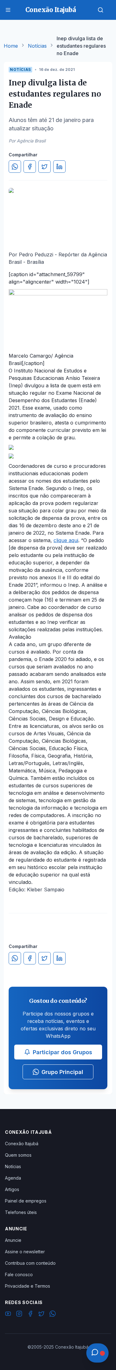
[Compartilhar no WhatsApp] (15, 166)
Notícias (37, 46)
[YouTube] (8, 1315)
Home (11, 46)
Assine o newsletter (25, 1251)
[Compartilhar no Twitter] (44, 166)
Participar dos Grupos (62, 1052)
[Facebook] (30, 1315)
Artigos (12, 1189)
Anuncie (13, 1240)
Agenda (13, 1178)
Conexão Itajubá (21, 1143)
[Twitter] (41, 1315)
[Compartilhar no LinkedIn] (59, 166)
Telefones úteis (21, 1212)
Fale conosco (19, 1274)
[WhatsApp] (52, 1315)
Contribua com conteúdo (30, 1263)
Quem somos (18, 1155)
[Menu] (8, 10)
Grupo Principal (62, 1072)
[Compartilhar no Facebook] (30, 166)
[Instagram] (19, 1315)
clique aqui (66, 540)
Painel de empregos (25, 1200)
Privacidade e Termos (27, 1286)
